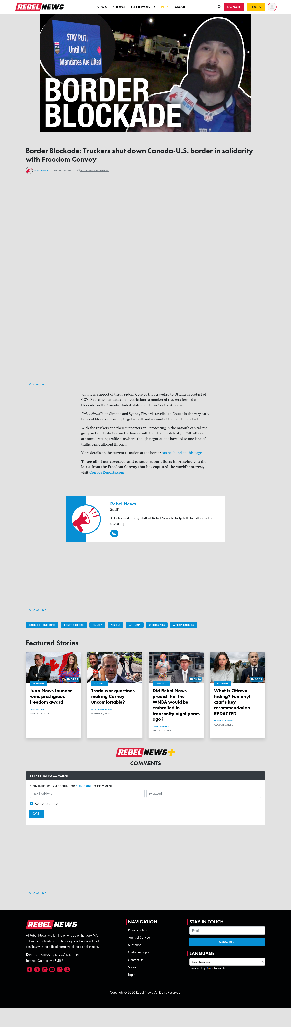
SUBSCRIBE (83, 786)
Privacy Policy (137, 930)
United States (157, 625)
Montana (134, 625)
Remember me (46, 803)
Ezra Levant (37, 709)
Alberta (115, 625)
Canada (97, 625)
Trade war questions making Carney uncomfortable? (113, 696)
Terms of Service (139, 937)
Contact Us (135, 959)
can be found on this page (182, 452)
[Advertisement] (145, 353)
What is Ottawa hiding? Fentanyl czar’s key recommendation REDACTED (232, 701)
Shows (119, 6)
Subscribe (134, 944)
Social (132, 967)
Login (131, 974)
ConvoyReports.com (106, 472)
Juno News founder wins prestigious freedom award (51, 696)
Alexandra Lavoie (102, 709)
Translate (220, 968)
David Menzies (161, 726)
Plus (165, 6)
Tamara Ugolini (223, 720)
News (102, 6)
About (179, 6)
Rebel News (41, 170)
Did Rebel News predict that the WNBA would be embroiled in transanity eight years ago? (176, 704)
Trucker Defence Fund (42, 625)
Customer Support (140, 952)
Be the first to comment (94, 170)
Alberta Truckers (183, 625)
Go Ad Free (38, 384)
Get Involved (143, 6)
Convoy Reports (74, 625)
